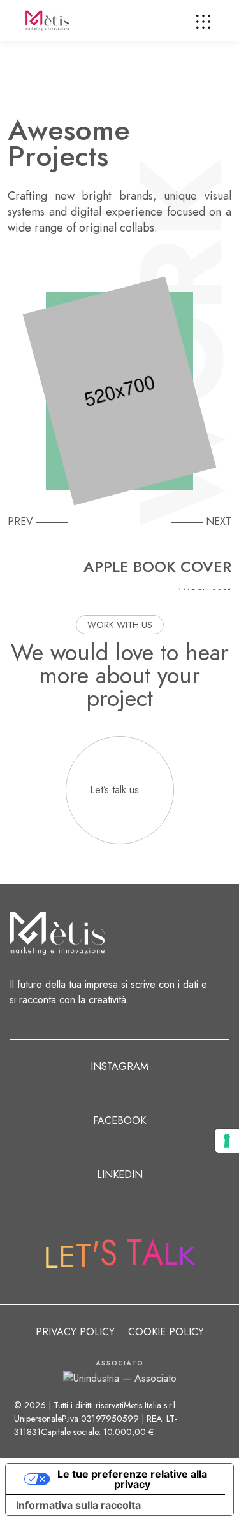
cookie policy (166, 1332)
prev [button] (20, 521)
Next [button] (218, 521)
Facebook (119, 1120)
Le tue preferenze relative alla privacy (132, 1479)
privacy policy (75, 1332)
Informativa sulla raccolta (78, 1505)
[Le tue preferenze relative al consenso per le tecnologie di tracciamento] (227, 1141)
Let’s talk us (114, 789)
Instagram (119, 1066)
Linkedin (120, 1174)
